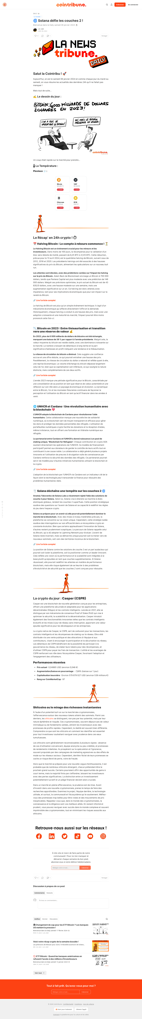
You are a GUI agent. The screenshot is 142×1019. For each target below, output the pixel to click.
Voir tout (38, 973)
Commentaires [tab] (39, 893)
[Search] (107, 5)
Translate (37, 16)
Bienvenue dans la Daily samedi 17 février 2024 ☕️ (51, 930)
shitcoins (49, 718)
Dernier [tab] (45, 919)
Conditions (78, 1004)
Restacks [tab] (50, 893)
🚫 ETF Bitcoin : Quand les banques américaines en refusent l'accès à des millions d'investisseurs (57, 957)
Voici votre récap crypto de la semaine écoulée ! (56, 941)
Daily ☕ (36, 13)
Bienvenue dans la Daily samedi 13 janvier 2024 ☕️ (51, 962)
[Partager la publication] (111, 5)
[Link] (30, 73)
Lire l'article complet (46, 300)
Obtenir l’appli (81, 1009)
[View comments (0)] (42, 36)
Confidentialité (68, 1004)
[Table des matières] (2, 509)
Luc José (41, 29)
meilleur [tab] (37, 919)
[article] (71, 930)
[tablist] (43, 893)
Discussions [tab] (53, 919)
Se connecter (133, 5)
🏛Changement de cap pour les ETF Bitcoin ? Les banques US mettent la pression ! (60, 926)
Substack (56, 1015)
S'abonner (120, 5)
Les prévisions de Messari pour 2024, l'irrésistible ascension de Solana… (59, 945)
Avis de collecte (88, 1004)
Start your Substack (65, 1009)
